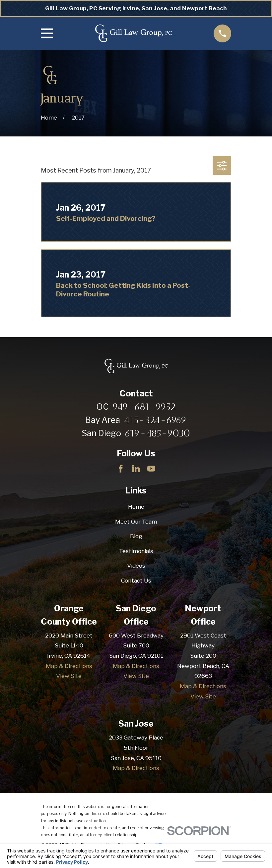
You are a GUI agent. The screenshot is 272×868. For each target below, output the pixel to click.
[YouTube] (151, 469)
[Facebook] (121, 469)
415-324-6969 (155, 420)
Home (136, 506)
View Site (69, 676)
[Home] (133, 33)
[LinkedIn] (136, 469)
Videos (136, 565)
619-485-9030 (157, 433)
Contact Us (136, 580)
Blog (136, 536)
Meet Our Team (136, 521)
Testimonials (136, 551)
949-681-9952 (144, 407)
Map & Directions (69, 666)
